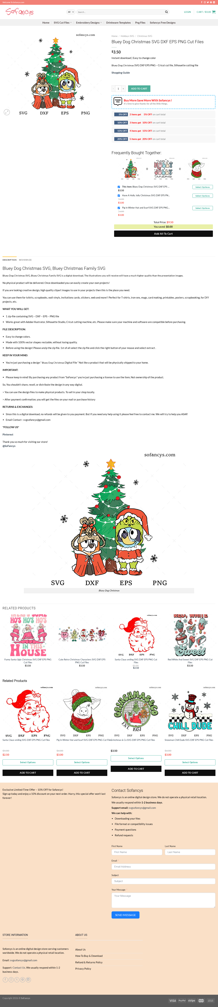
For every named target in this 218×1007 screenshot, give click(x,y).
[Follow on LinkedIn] (214, 2)
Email (114, 860)
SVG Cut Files (61, 22)
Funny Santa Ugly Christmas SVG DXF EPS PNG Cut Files (27, 661)
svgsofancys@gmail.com (142, 807)
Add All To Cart (163, 233)
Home (45, 22)
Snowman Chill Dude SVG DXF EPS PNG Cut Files (189, 740)
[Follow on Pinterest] (211, 2)
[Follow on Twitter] (208, 2)
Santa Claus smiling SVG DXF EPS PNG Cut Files (136, 661)
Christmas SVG (144, 36)
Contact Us (19, 967)
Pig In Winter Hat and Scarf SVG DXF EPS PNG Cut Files (146, 207)
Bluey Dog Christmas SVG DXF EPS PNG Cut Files (146, 186)
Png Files (140, 22)
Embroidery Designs (88, 22)
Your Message (118, 889)
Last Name (170, 846)
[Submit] (166, 12)
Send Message (125, 914)
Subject (115, 875)
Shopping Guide (121, 72)
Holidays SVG (127, 36)
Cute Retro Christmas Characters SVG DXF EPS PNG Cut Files (82, 661)
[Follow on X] (17, 979)
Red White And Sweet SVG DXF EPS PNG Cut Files (190, 661)
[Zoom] (7, 112)
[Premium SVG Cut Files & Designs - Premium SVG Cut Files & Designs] (32, 12)
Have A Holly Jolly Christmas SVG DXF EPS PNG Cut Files (146, 195)
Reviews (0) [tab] (25, 260)
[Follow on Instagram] (205, 2)
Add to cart (139, 88)
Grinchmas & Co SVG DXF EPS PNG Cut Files (133, 740)
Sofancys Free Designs (163, 22)
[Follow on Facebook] (202, 2)
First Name (117, 846)
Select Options (203, 187)
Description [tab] (10, 260)
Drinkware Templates (118, 22)
